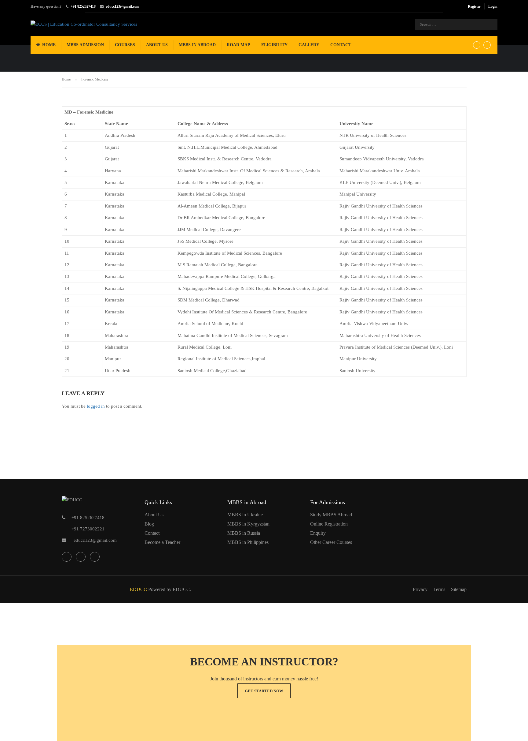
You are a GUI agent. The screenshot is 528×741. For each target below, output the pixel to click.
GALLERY (309, 45)
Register (474, 6)
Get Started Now (264, 691)
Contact (340, 45)
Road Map (238, 45)
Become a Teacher (162, 542)
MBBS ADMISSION (85, 45)
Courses (125, 45)
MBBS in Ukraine (245, 514)
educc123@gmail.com (122, 6)
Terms (439, 589)
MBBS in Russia (243, 533)
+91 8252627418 (83, 6)
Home (49, 45)
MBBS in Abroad (197, 45)
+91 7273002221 (88, 528)
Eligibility (274, 45)
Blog (149, 523)
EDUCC (138, 589)
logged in (96, 406)
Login (492, 6)
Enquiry (318, 533)
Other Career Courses (331, 542)
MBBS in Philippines (248, 542)
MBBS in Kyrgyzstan (248, 523)
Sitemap (459, 589)
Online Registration (329, 523)
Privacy (420, 589)
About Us (157, 45)
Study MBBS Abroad (331, 514)
